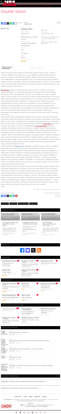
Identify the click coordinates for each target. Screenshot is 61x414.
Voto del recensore (25, 59)
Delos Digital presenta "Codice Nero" (19, 332)
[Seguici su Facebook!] (22, 250)
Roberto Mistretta (47, 6)
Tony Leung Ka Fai (41, 126)
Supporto (23, 47)
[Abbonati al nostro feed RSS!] (38, 250)
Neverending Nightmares (11, 297)
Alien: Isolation (27, 297)
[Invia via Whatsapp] (10, 23)
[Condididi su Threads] (8, 23)
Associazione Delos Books (26, 401)
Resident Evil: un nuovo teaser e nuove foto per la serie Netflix (19, 388)
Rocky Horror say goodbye (46, 311)
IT (16, 24)
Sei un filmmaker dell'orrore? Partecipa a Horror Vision (49, 224)
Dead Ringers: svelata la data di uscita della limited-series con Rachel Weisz (22, 381)
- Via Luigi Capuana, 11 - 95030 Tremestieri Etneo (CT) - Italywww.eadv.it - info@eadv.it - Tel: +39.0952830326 (36, 405)
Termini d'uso (17, 396)
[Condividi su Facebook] (2, 23)
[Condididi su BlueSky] (5, 23)
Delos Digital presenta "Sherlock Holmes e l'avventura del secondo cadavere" (29, 340)
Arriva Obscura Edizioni (15, 357)
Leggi (12, 334)
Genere (22, 55)
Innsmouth (38, 6)
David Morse (47, 123)
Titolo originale (25, 31)
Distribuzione (24, 41)
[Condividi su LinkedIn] (13, 23)
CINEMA (25, 218)
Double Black (6, 272)
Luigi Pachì (31, 6)
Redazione (37, 396)
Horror (20, 6)
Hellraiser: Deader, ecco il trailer (30, 320)
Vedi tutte (57, 375)
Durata (22, 51)
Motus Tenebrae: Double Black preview (30, 274)
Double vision (19, 146)
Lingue (42, 40)
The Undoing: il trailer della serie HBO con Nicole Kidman (10, 224)
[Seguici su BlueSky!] (27, 250)
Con (42, 35)
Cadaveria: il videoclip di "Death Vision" (30, 265)
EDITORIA (11, 339)
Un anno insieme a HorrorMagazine (28, 312)
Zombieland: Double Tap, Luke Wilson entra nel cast (30, 223)
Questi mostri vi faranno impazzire (10, 321)
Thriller (26, 6)
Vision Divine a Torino (48, 263)
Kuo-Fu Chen (5, 90)
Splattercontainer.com (10, 309)
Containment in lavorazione (7, 264)
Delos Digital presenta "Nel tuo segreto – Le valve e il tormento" (26, 349)
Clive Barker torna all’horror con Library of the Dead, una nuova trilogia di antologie (31, 365)
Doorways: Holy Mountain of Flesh (11, 287)
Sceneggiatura (44, 32)
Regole (31, 396)
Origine (22, 35)
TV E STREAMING (7, 218)
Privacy (25, 396)
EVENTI (45, 218)
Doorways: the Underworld (46, 286)
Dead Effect (26, 286)
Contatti (44, 396)
